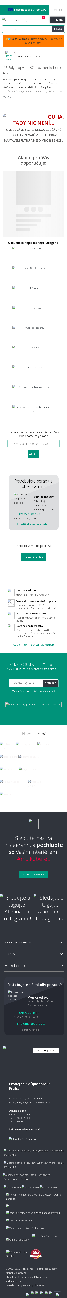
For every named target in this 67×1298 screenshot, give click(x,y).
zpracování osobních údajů (39, 691)
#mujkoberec (33, 858)
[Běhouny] (33, 296)
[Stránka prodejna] (33, 1060)
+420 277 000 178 (33, 19)
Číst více (7, 97)
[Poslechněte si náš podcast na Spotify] (16, 1252)
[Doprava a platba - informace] (33, 1167)
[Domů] (8, 53)
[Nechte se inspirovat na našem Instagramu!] (34, 822)
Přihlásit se (39, 20)
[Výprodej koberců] (33, 335)
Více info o (33, 691)
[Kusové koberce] (33, 256)
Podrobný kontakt (30, 1029)
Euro (61, 10)
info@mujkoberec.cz (30, 1024)
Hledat (58, 29)
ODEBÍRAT (50, 683)
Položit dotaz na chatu (32, 524)
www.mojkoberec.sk (33, 1285)
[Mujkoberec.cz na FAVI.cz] (35, 1252)
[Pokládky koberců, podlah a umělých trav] (33, 415)
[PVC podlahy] (33, 375)
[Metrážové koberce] (33, 276)
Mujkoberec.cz (13, 1281)
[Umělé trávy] (33, 315)
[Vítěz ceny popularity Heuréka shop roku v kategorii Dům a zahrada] (12, 20)
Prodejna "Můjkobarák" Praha (29, 1086)
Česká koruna (55, 10)
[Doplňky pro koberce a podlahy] (33, 395)
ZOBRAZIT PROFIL (33, 874)
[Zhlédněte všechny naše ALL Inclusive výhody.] (16, 1238)
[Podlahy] (33, 355)
